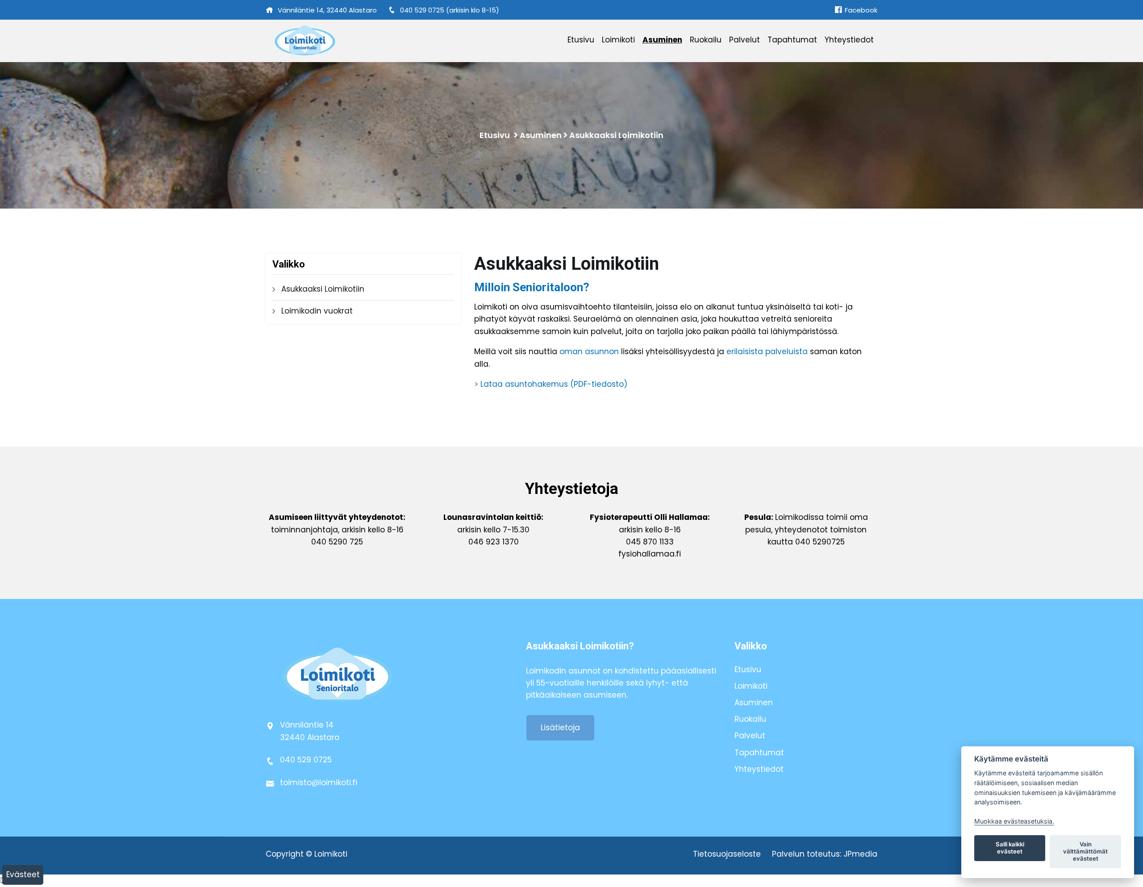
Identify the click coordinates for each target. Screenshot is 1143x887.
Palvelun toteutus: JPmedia (824, 854)
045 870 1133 (650, 541)
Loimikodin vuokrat (317, 310)
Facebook (860, 10)
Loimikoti (618, 39)
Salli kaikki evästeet (1010, 848)
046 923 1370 (493, 541)
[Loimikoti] (337, 40)
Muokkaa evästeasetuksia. (1014, 821)
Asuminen (662, 39)
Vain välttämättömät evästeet (1085, 851)
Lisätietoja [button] (560, 727)
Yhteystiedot (849, 39)
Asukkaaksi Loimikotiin (616, 135)
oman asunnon (589, 351)
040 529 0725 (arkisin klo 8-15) (449, 10)
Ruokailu (706, 39)
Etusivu (580, 39)
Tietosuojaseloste (727, 854)
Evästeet (23, 874)
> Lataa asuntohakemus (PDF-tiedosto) (550, 384)
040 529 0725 (306, 759)
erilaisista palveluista (767, 351)
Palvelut (744, 39)
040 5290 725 (337, 541)
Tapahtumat (792, 39)
